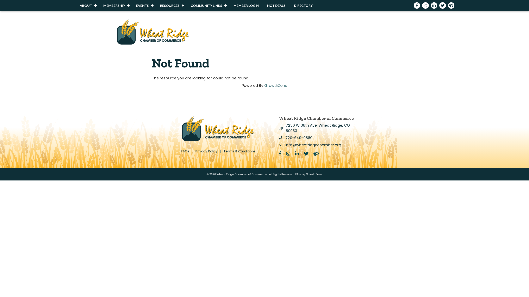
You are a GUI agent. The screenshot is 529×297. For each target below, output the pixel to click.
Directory (303, 5)
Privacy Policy (206, 151)
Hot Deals (276, 5)
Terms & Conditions (239, 151)
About (86, 5)
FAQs (185, 151)
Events (142, 5)
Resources (169, 5)
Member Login (246, 5)
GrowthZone (275, 85)
